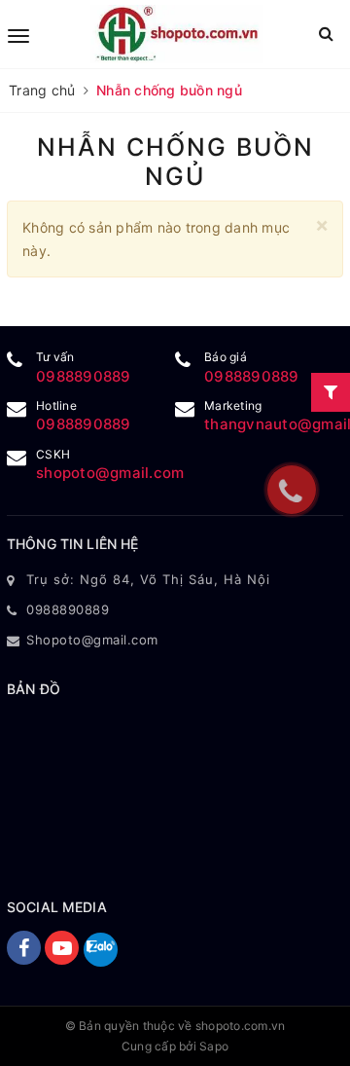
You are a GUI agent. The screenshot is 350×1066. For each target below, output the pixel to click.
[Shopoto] (176, 34)
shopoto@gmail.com (110, 472)
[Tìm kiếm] (326, 33)
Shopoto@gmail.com (92, 639)
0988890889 (83, 376)
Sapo (213, 1046)
